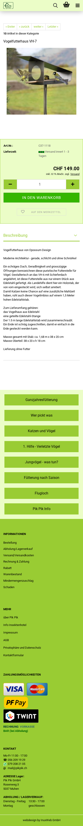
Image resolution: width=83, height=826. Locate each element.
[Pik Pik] (6, 5)
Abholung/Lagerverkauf (18, 549)
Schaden (8, 587)
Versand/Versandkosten (18, 555)
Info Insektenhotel (14, 625)
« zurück (24, 26)
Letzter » (53, 26)
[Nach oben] (70, 819)
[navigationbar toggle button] (77, 5)
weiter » (38, 26)
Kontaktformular (13, 655)
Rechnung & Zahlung (16, 561)
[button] (10, 184)
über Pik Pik (10, 617)
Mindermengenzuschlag (18, 580)
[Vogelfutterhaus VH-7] (41, 81)
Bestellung (10, 542)
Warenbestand (12, 574)
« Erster (10, 26)
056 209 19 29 (16, 759)
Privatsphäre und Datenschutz (22, 647)
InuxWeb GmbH (50, 820)
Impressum (10, 632)
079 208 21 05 (16, 763)
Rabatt (7, 568)
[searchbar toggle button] (55, 5)
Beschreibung (15, 235)
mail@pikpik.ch (17, 768)
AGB (6, 640)
